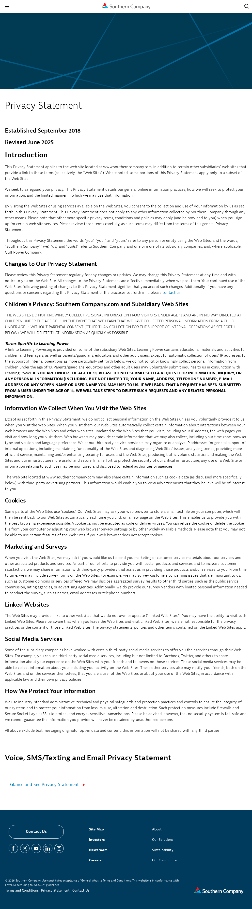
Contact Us (36, 831)
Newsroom (98, 850)
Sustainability (162, 850)
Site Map (96, 829)
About (157, 829)
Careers (95, 860)
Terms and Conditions (22, 890)
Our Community (164, 860)
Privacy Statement (55, 890)
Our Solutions (162, 840)
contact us (171, 292)
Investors (97, 840)
